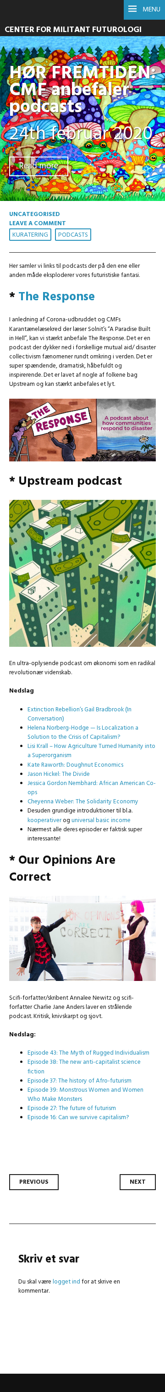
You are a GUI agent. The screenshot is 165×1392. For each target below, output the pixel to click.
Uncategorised (34, 214)
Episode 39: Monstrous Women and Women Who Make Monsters (85, 1094)
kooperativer (45, 820)
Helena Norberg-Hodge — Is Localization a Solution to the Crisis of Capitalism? (83, 732)
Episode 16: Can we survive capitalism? (78, 1117)
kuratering (30, 235)
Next (138, 1182)
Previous (34, 1182)
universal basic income (101, 820)
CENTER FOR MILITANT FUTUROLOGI (73, 30)
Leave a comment (37, 223)
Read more (38, 166)
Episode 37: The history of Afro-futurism (80, 1081)
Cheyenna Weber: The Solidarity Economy (83, 802)
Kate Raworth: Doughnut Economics (75, 765)
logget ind (66, 1282)
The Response (56, 297)
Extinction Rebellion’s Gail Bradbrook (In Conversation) (80, 714)
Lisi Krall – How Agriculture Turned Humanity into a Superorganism (91, 751)
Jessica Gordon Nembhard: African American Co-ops (92, 788)
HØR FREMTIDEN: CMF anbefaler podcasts (82, 90)
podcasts (73, 235)
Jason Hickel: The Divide (59, 774)
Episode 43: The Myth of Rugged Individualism (88, 1053)
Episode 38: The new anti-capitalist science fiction (84, 1066)
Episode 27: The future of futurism (72, 1108)
